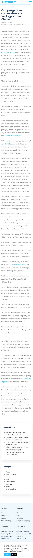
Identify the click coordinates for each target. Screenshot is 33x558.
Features (4, 513)
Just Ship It (4, 22)
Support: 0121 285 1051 (23, 534)
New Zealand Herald (18, 265)
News (8, 487)
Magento (9, 484)
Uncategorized (11, 489)
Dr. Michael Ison (10, 144)
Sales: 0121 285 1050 (22, 531)
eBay (7, 479)
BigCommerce (11, 474)
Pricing (3, 518)
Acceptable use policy (23, 521)
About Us (19, 513)
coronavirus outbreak (8, 52)
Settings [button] (19, 552)
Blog (11, 22)
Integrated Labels (7, 531)
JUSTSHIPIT (8, 2)
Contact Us (19, 518)
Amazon (8, 472)
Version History (6, 521)
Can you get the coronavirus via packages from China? (16, 24)
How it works (10, 482)
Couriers (9, 477)
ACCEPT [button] (7, 554)
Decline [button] (14, 554)
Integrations (5, 516)
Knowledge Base (6, 534)
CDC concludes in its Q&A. (13, 136)
